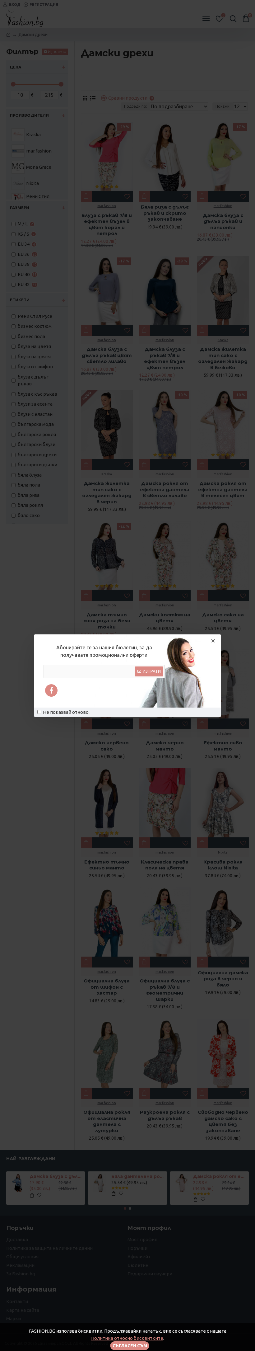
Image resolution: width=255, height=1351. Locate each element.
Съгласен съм (130, 1345)
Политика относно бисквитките (127, 1338)
